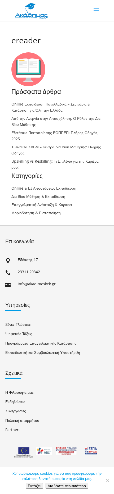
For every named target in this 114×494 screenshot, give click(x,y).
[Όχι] (107, 480)
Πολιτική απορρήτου (22, 420)
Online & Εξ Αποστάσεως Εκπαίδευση (43, 188)
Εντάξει (34, 486)
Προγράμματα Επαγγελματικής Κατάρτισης (40, 343)
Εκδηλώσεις (15, 401)
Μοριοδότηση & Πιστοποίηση (36, 212)
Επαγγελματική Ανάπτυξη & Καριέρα (41, 204)
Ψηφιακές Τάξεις (18, 333)
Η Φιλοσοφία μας (19, 392)
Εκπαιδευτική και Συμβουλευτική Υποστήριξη (42, 352)
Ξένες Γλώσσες (18, 324)
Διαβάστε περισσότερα (67, 486)
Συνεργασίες (15, 410)
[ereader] (28, 85)
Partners (12, 429)
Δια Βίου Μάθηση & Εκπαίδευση (38, 196)
